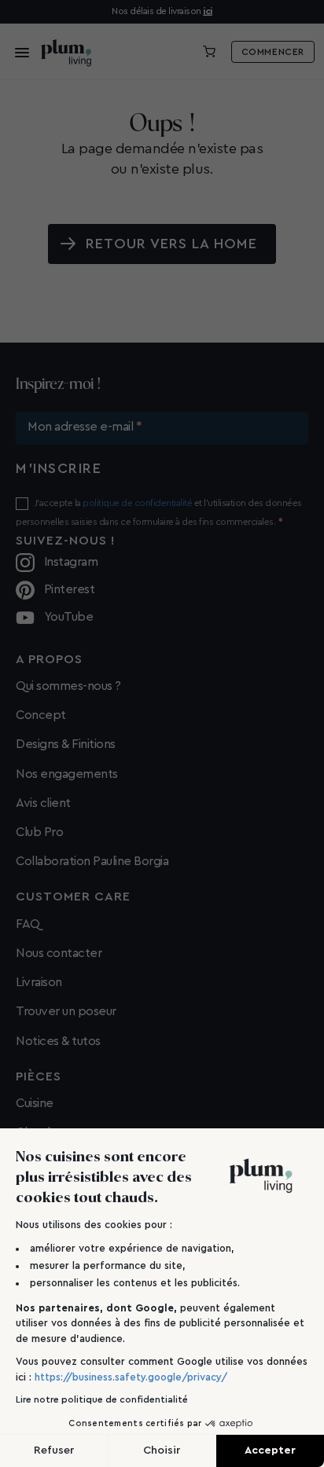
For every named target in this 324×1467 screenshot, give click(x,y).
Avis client (43, 803)
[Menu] (17, 52)
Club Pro (39, 832)
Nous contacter (58, 953)
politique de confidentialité (137, 503)
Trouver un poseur (66, 1011)
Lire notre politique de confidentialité (102, 1399)
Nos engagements (67, 774)
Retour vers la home (172, 244)
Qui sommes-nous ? (68, 686)
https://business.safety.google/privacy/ (131, 1377)
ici (207, 11)
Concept (41, 715)
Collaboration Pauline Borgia (92, 861)
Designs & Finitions (66, 744)
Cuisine (34, 1103)
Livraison (39, 982)
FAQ (28, 924)
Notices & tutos (58, 1041)
